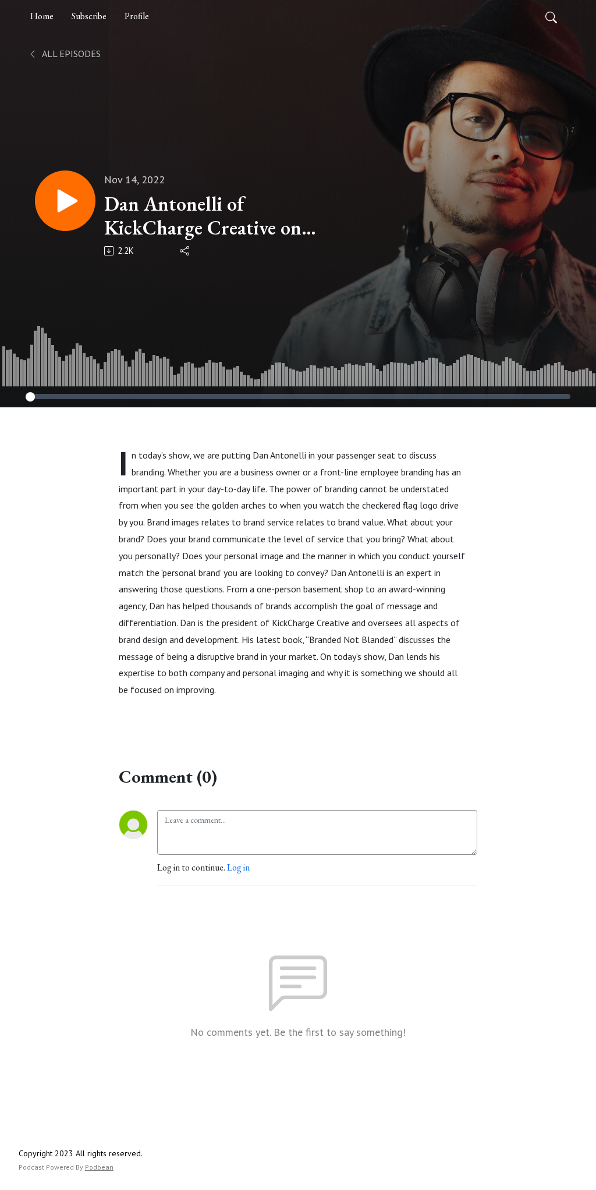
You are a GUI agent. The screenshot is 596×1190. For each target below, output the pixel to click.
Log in (238, 867)
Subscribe (89, 16)
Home (42, 16)
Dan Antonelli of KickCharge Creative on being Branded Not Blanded (202, 216)
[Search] (551, 16)
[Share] (185, 251)
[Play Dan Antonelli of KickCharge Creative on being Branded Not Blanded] (65, 200)
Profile (137, 16)
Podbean (99, 1167)
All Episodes (70, 53)
